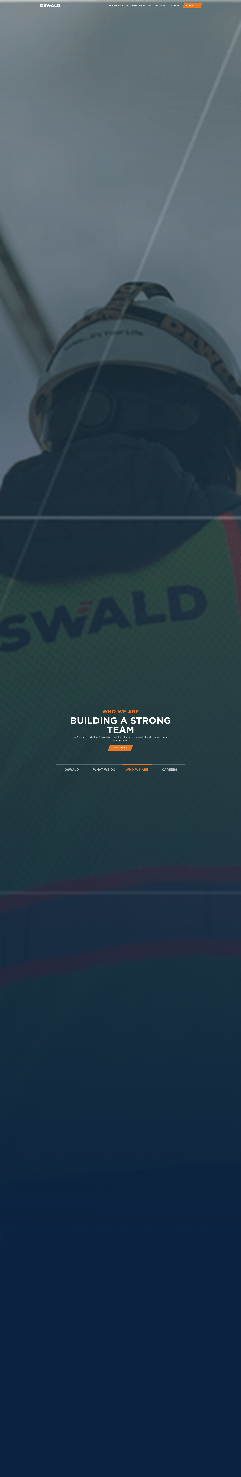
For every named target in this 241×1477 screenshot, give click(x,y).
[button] (118, 5)
